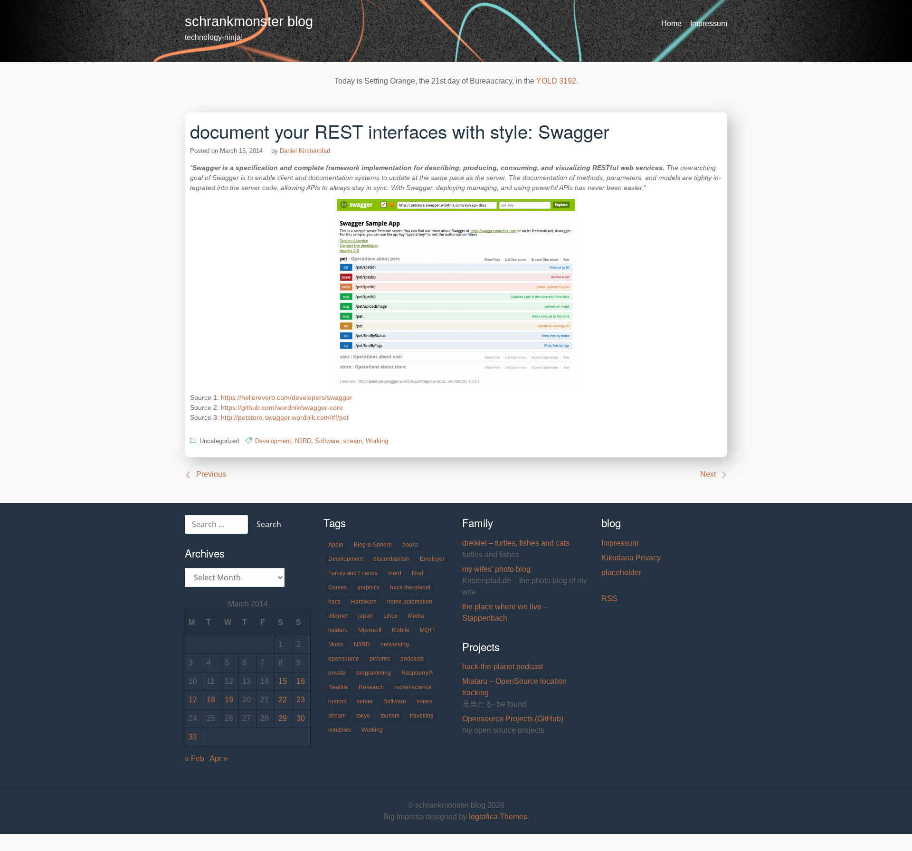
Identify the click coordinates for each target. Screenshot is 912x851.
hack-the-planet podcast (502, 666)
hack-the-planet (410, 587)
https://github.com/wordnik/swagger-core (282, 407)
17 (193, 700)
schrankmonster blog (249, 21)
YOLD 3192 (556, 81)
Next (708, 474)
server (365, 701)
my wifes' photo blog (496, 569)
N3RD (303, 440)
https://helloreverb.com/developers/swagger (286, 397)
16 (300, 681)
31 (193, 737)
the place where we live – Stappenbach (505, 612)
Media (416, 616)
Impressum (708, 23)
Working (377, 440)
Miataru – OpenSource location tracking (514, 687)
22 (282, 700)
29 (282, 718)
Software (327, 440)
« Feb (194, 759)
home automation (409, 601)
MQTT (428, 630)
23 (300, 700)
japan (365, 616)
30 (300, 718)
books (410, 544)
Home (671, 23)
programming (373, 673)
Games (337, 587)
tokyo (363, 715)
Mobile (400, 630)
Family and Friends (353, 573)
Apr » (218, 759)
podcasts (412, 658)
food (417, 573)
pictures (380, 658)
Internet (338, 616)
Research (371, 687)
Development (273, 440)
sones (424, 701)
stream (352, 440)
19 (229, 700)
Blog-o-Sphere (373, 544)
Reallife (338, 687)
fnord (394, 573)
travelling (422, 715)
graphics (368, 587)
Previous (211, 474)
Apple (335, 544)
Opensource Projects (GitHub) (512, 719)
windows (339, 730)
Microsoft (369, 630)
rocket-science (413, 687)
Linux (390, 616)
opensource (343, 658)
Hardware (364, 601)
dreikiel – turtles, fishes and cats (516, 543)
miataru (338, 630)
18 (211, 700)
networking (394, 644)
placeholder (621, 572)
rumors (337, 701)
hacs (334, 601)
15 (282, 681)
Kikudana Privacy (631, 558)
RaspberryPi (417, 673)
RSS (609, 599)
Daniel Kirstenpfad (305, 150)
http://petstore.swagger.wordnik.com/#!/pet (285, 417)
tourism (389, 715)
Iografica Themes (498, 817)
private (337, 673)
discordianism (391, 559)
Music (335, 644)
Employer (432, 559)
